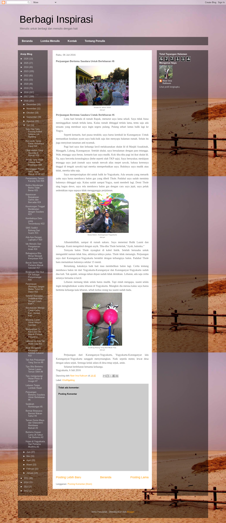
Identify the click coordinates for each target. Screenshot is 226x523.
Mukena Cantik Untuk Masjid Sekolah (33, 322)
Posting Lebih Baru (68, 477)
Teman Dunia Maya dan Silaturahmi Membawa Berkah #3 (35, 424)
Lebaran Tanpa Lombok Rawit (34, 386)
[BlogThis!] (107, 376)
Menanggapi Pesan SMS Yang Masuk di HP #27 (35, 171)
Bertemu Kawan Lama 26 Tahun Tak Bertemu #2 (34, 435)
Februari (30, 469)
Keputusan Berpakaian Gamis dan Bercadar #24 (33, 198)
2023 (26, 71)
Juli (28, 125)
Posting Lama (139, 477)
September (32, 117)
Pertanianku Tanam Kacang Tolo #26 (35, 179)
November (31, 108)
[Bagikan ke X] (110, 376)
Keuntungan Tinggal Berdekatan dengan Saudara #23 (35, 210)
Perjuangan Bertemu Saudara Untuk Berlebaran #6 (35, 396)
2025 (26, 63)
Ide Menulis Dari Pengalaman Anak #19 (33, 246)
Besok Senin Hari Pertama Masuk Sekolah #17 (34, 265)
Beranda (27, 41)
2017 (26, 96)
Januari (30, 473)
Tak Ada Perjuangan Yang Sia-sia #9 (35, 361)
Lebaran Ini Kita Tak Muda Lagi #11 (35, 342)
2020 (26, 84)
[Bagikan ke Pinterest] (117, 376)
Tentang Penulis (95, 41)
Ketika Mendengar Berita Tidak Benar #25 (34, 188)
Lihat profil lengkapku (169, 87)
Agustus (30, 121)
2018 (26, 92)
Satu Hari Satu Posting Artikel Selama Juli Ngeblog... (34, 133)
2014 (26, 482)
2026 (26, 58)
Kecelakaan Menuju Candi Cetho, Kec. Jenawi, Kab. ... (35, 312)
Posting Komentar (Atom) (80, 484)
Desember (31, 104)
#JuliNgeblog (68, 380)
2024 (26, 67)
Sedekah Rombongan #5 (34, 405)
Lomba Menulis (50, 41)
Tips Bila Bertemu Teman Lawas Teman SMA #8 (34, 369)
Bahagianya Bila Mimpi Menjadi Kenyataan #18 (34, 256)
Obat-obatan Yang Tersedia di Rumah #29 (34, 153)
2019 (26, 88)
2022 (26, 75)
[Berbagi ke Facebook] (113, 376)
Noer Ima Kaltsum (167, 81)
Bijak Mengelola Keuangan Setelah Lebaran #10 (35, 352)
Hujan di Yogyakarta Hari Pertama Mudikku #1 (35, 444)
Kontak (72, 41)
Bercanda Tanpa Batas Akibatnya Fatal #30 (35, 143)
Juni (28, 452)
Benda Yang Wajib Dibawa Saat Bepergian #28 (34, 162)
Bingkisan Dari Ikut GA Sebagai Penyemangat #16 (35, 276)
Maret (29, 464)
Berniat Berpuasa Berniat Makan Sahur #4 (34, 413)
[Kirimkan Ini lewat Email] (104, 376)
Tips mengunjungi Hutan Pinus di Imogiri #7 (34, 378)
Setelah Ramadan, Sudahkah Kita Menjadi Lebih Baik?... (34, 300)
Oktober (30, 112)
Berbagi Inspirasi (56, 19)
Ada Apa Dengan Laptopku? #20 (34, 238)
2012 (26, 491)
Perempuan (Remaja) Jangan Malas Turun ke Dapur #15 (35, 288)
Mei (28, 456)
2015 (26, 478)
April (28, 460)
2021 (26, 79)
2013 (26, 486)
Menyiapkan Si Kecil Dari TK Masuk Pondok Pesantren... (34, 333)
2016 (26, 101)
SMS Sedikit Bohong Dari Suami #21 (33, 230)
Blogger (130, 512)
